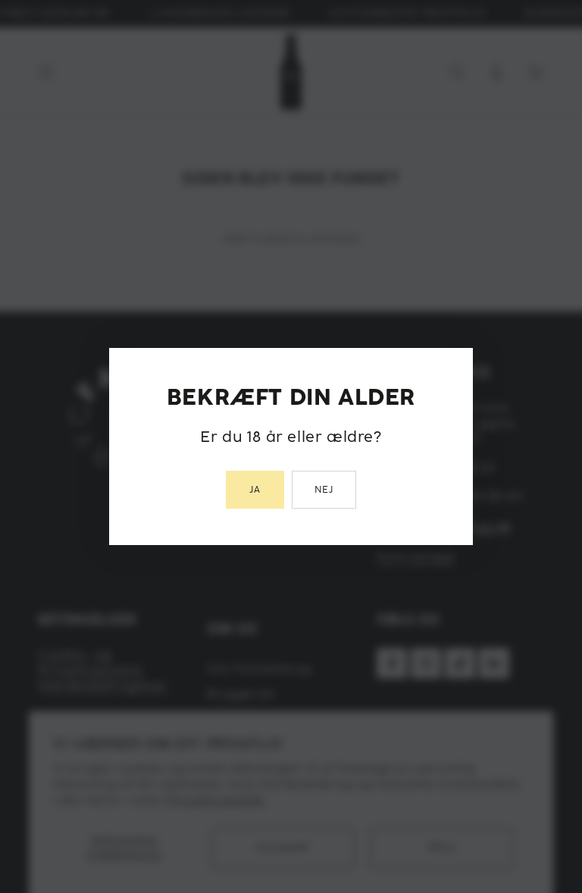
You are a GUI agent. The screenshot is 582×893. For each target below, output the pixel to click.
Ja (255, 490)
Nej (324, 490)
